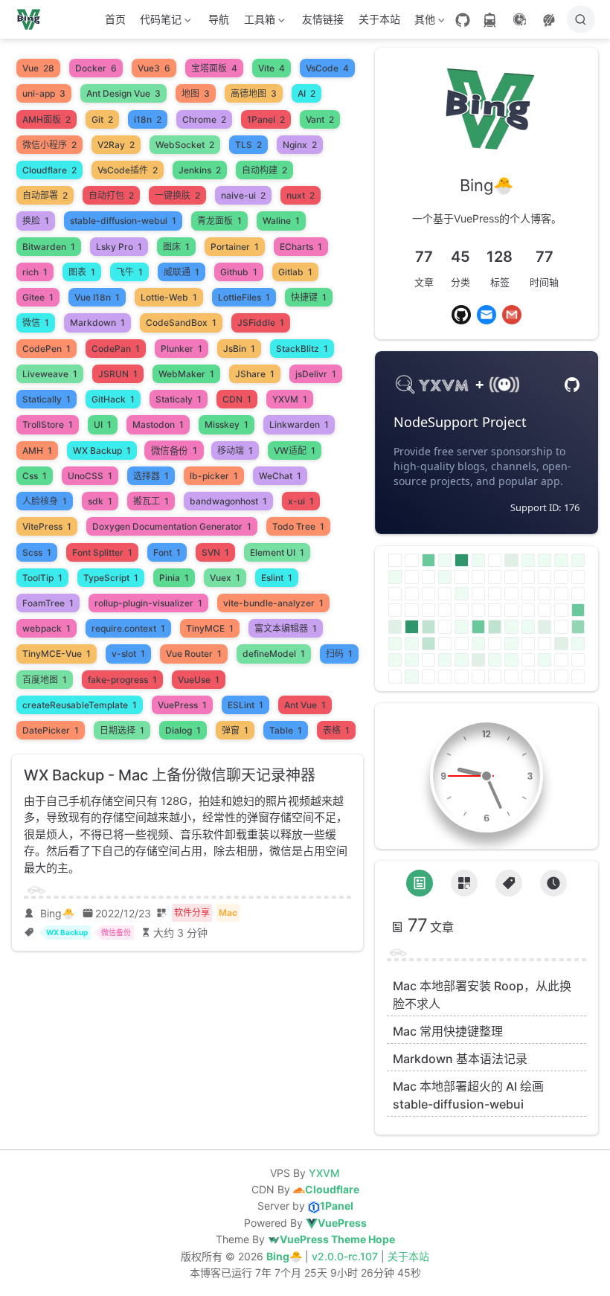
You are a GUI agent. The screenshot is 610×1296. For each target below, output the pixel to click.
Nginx (300, 144)
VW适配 (294, 450)
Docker (96, 68)
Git (102, 119)
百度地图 (44, 679)
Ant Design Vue (123, 93)
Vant (320, 119)
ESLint (245, 704)
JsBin (239, 348)
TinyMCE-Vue (56, 653)
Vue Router (194, 653)
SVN (215, 552)
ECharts (301, 246)
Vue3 (154, 68)
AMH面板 (46, 119)
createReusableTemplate (79, 704)
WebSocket (184, 144)
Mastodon (158, 424)
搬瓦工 (151, 501)
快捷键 (309, 297)
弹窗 (235, 730)
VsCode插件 (127, 170)
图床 (176, 246)
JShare (254, 373)
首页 (115, 19)
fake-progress (122, 679)
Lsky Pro (119, 246)
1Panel (266, 119)
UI (103, 424)
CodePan (116, 348)
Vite (271, 68)
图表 (81, 272)
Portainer (235, 246)
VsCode (327, 68)
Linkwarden (299, 424)
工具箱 (256, 22)
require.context (128, 628)
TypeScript (110, 577)
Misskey (226, 424)
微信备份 (174, 450)
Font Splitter (102, 552)
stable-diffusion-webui (123, 220)
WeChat (280, 475)
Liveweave (49, 373)
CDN (236, 399)
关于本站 (379, 19)
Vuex (225, 577)
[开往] (489, 20)
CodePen (46, 348)
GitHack (113, 399)
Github (238, 272)
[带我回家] (33, 19)
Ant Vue (305, 704)
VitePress (46, 526)
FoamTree (48, 603)
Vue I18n (97, 297)
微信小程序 (49, 144)
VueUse (198, 679)
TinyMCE (210, 628)
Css (34, 475)
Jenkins (200, 170)
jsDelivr (315, 373)
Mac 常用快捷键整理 (448, 1031)
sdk (100, 501)
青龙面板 (219, 220)
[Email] (486, 314)
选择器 (151, 475)
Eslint (276, 577)
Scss (36, 552)
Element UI (277, 552)
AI (306, 93)
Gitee (38, 297)
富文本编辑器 (285, 628)
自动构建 (264, 170)
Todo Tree (298, 526)
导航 (218, 19)
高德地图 (254, 93)
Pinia (174, 577)
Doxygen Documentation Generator (171, 526)
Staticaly (178, 399)
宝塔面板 (214, 68)
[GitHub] (463, 20)
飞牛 (129, 272)
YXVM (289, 399)
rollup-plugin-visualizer (148, 603)
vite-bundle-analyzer (273, 603)
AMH (37, 450)
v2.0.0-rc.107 (346, 1256)
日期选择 (122, 730)
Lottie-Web (169, 297)
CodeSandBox (181, 322)
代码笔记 (158, 22)
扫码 (339, 653)
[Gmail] (511, 314)
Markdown (97, 322)
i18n (147, 119)
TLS (248, 144)
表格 (336, 730)
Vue (38, 68)
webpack (46, 628)
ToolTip (42, 577)
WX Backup (102, 450)
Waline (281, 220)
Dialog (183, 730)
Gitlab (295, 272)
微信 (35, 322)
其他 (422, 22)
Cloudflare (49, 170)
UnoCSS (90, 475)
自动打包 (111, 195)
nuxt (300, 195)
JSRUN (118, 373)
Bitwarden (48, 246)
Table (285, 730)
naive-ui (243, 195)
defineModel (274, 653)
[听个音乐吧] (519, 19)
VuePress (182, 704)
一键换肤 (177, 195)
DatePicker (50, 730)
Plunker (181, 348)
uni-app (43, 93)
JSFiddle (260, 322)
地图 (196, 93)
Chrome (204, 119)
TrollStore (47, 424)
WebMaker (186, 373)
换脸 (35, 220)
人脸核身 (44, 501)
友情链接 (323, 19)
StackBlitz (302, 348)
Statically (46, 399)
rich (35, 272)
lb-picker (214, 475)
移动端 (235, 450)
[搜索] (581, 19)
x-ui (301, 501)
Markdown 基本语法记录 (460, 1058)
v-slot (128, 653)
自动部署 (45, 195)
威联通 (181, 272)
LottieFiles (244, 297)
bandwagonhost (228, 501)
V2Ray (116, 144)
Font (167, 552)
